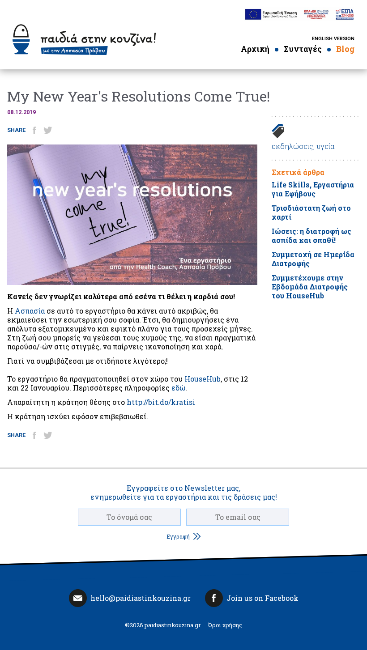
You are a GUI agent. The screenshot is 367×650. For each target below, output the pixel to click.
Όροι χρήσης (225, 625)
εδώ (178, 387)
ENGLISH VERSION (333, 39)
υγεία (325, 146)
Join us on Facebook (262, 598)
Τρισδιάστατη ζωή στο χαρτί (311, 212)
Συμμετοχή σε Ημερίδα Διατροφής (313, 259)
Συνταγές (303, 49)
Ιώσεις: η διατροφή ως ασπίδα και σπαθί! (311, 235)
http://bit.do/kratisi (161, 402)
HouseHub (202, 378)
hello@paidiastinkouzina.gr (140, 598)
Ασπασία (30, 310)
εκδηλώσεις (292, 146)
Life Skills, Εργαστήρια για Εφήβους (313, 189)
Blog (345, 49)
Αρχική (255, 49)
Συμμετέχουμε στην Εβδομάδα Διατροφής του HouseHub (310, 286)
